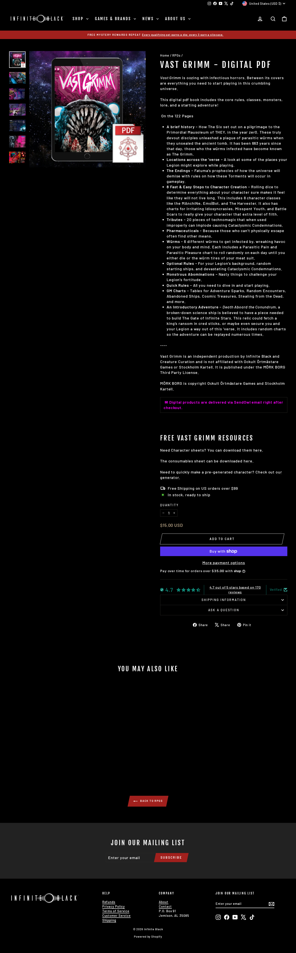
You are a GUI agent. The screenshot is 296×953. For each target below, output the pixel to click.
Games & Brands (114, 18)
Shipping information (224, 600)
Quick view (41, 745)
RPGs (176, 55)
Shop (79, 18)
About (163, 902)
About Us (176, 18)
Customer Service (116, 915)
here (257, 450)
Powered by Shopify (148, 936)
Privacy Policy (113, 906)
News (148, 18)
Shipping (109, 920)
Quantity (169, 505)
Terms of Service (115, 911)
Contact (165, 906)
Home (164, 55)
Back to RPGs (151, 800)
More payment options (223, 562)
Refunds (108, 902)
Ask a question (223, 610)
